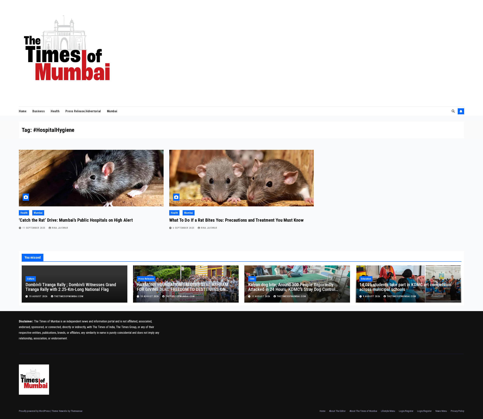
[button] (453, 111)
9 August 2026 (372, 296)
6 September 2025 (184, 228)
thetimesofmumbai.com (68, 296)
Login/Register (406, 411)
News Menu (441, 411)
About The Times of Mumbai (363, 411)
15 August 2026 (38, 296)
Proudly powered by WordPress (34, 411)
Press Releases (146, 279)
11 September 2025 (34, 228)
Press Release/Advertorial (83, 111)
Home (22, 111)
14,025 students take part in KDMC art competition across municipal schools (405, 287)
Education (366, 279)
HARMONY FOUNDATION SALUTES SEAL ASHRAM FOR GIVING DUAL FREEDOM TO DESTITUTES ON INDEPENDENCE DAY (182, 289)
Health (55, 111)
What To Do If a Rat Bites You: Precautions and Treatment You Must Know (236, 220)
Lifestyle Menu (388, 411)
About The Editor (337, 411)
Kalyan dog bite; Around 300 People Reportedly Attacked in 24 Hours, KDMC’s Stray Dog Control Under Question (291, 289)
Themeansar (76, 411)
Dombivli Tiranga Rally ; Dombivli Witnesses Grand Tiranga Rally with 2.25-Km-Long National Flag (70, 287)
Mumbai (112, 111)
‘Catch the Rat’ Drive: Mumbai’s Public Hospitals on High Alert (76, 220)
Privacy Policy (457, 411)
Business (38, 111)
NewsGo (63, 411)
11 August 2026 (261, 296)
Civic (252, 279)
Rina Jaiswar (60, 228)
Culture (30, 279)
